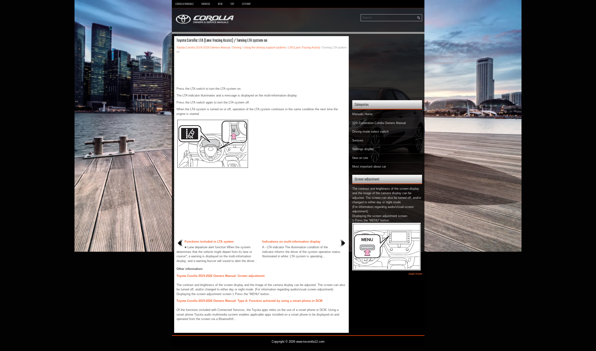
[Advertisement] (261, 70)
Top (232, 4)
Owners (205, 4)
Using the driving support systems (265, 47)
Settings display (363, 149)
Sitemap (246, 4)
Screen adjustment (367, 179)
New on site (360, 158)
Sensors (357, 140)
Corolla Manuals (184, 4)
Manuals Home (362, 114)
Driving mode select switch (370, 131)
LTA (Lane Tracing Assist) (304, 47)
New (220, 4)
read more (415, 273)
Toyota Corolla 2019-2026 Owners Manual (203, 47)
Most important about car (369, 166)
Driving (236, 47)
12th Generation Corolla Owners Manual (379, 123)
